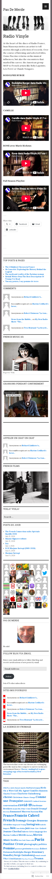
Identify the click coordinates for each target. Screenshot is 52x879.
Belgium (37, 788)
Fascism (34, 811)
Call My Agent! (21, 790)
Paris (39, 839)
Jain (13, 828)
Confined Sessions (39, 801)
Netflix (14, 840)
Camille (34, 790)
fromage (21, 820)
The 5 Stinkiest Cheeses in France (20, 267)
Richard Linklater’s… (33, 297)
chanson (43, 790)
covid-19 (25, 805)
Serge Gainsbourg (24, 855)
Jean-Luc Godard (38, 828)
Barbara (30, 788)
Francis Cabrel (26, 815)
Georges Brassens (37, 820)
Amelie (23, 788)
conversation (10, 805)
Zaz (6, 543)
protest (18, 849)
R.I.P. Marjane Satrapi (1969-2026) (20, 548)
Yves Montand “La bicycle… (36, 328)
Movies (37, 834)
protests (26, 848)
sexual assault (40, 855)
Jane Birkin (20, 828)
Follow (8, 676)
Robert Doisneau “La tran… (36, 313)
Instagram (33, 824)
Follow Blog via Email (17, 653)
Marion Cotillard (10, 835)
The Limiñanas (12, 858)
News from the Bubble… (21, 319)
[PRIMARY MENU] (45, 6)
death (15, 809)
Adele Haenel (15, 788)
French (9, 820)
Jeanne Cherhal (12, 831)
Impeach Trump (19, 825)
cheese (7, 797)
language (39, 832)
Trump (38, 858)
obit (32, 840)
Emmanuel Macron (20, 811)
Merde (22, 834)
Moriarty (29, 835)
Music (6, 840)
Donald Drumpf (39, 808)
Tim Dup (25, 859)
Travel (31, 859)
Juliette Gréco (28, 832)
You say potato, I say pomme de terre (22, 281)
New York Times (25, 840)
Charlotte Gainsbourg (28, 793)
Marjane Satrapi (12, 553)
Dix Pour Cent (24, 809)
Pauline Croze (13, 844)
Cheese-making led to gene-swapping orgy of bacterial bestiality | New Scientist (24, 771)
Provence (36, 849)
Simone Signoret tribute (16, 539)
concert (27, 801)
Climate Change (29, 797)
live (45, 832)
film (41, 811)
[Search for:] (26, 517)
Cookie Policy (13, 869)
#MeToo (6, 788)
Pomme (9, 848)
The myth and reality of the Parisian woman (24, 274)
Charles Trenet (10, 794)
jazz (27, 828)
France (8, 815)
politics (42, 844)
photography (31, 844)
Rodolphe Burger (22, 852)
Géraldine (8, 824)
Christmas (17, 797)
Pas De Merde (14, 9)
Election (6, 812)
